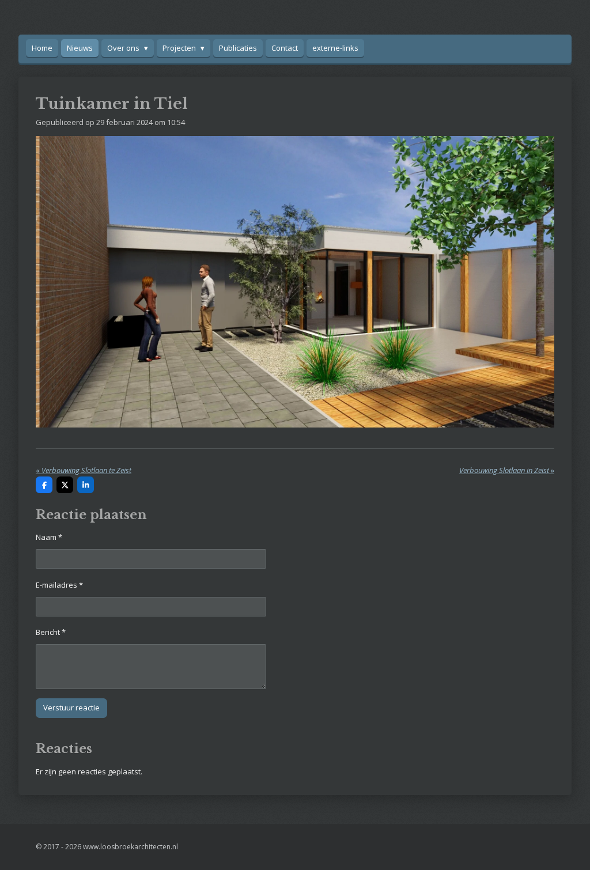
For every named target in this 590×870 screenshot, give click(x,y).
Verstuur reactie (71, 707)
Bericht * (51, 632)
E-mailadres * (59, 585)
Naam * (49, 537)
